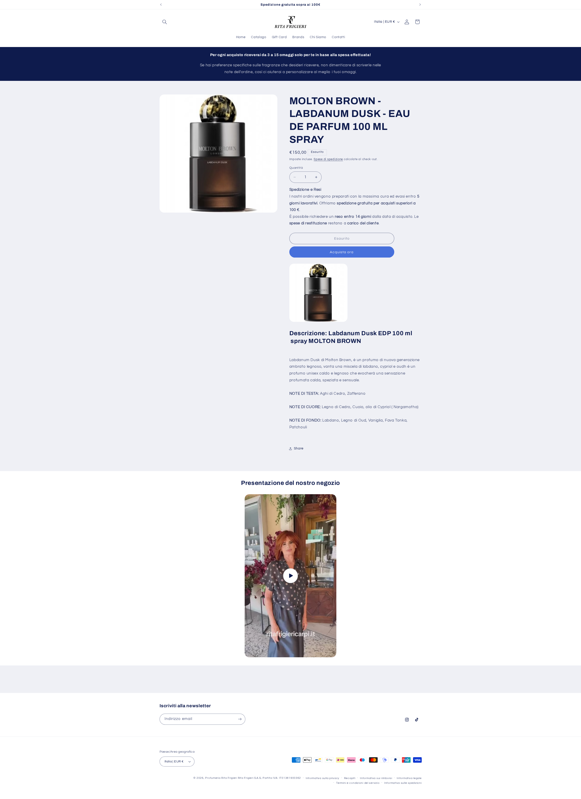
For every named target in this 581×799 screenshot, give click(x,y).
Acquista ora (342, 252)
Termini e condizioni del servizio (357, 783)
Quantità (296, 167)
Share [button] (298, 448)
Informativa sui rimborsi (376, 778)
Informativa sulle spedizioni (403, 783)
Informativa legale (409, 778)
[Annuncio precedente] (161, 4)
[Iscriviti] (239, 719)
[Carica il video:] (290, 576)
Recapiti (349, 778)
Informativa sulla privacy (322, 778)
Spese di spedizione (328, 159)
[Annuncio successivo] (420, 4)
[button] (165, 22)
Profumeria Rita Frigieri (221, 778)
